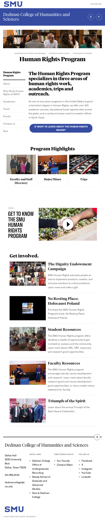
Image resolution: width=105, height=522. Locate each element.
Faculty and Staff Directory (21, 181)
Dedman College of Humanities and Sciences (36, 17)
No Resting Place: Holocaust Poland (64, 301)
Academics (9, 101)
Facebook (86, 460)
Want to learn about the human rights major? (62, 128)
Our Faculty (63, 460)
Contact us (9, 123)
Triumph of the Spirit (67, 400)
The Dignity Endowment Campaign (70, 266)
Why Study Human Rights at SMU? (13, 92)
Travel (6, 108)
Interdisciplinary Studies (59, 53)
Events (6, 116)
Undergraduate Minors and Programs (30, 53)
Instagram (86, 468)
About (6, 83)
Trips (84, 179)
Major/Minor (52, 179)
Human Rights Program (12, 73)
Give (5, 131)
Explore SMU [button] (96, 4)
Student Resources (64, 329)
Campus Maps (65, 464)
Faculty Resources (64, 363)
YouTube (86, 472)
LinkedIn (86, 476)
